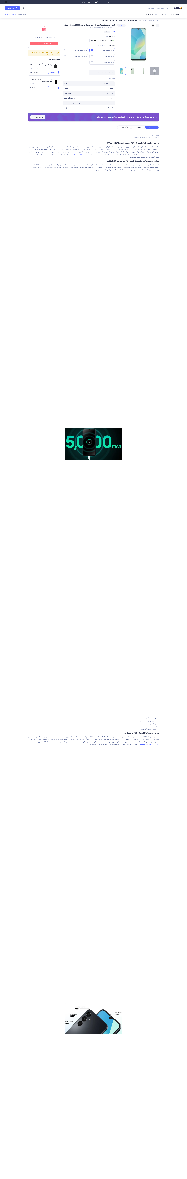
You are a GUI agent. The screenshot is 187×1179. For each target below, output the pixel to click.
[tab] (152, 127)
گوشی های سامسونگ (80, 154)
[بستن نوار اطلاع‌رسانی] (6, 2)
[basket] (23, 8)
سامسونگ (144, 20)
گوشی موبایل (152, 20)
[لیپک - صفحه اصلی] (178, 8)
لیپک (158, 20)
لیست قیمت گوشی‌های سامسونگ (149, 744)
